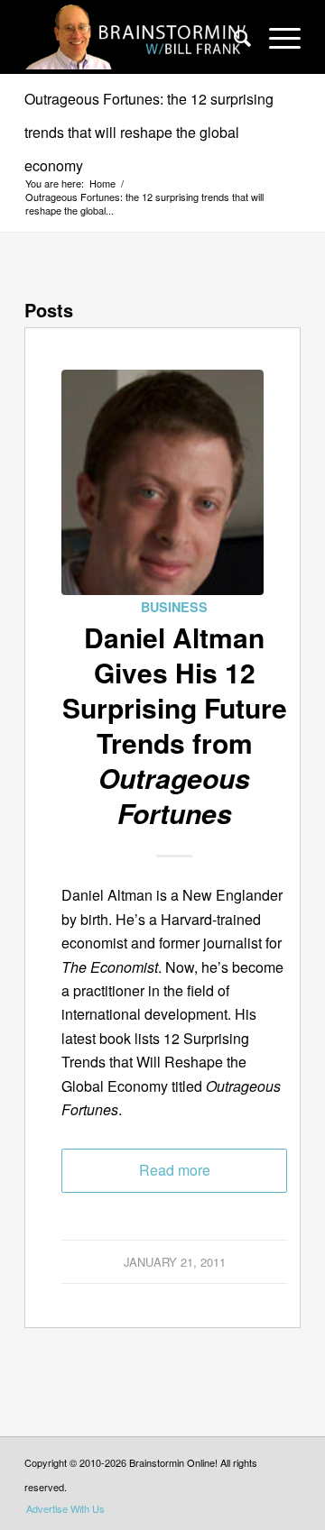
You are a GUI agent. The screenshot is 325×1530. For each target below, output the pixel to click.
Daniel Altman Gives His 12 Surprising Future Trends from (174, 725)
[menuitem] (233, 37)
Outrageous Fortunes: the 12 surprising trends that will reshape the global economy (149, 132)
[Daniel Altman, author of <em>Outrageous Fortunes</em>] (162, 482)
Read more (174, 1169)
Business (174, 607)
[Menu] (276, 37)
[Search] (233, 37)
